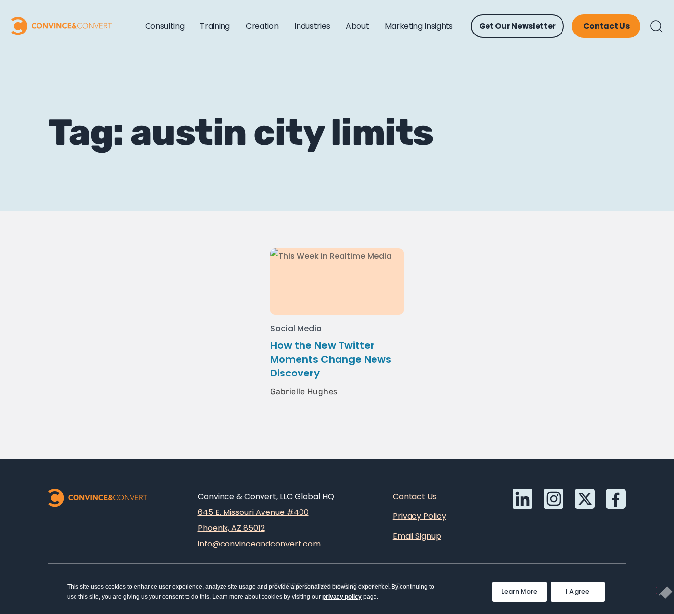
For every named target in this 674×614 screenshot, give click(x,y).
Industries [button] (312, 26)
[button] (656, 26)
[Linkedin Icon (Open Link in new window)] (522, 499)
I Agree (578, 591)
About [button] (357, 26)
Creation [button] (262, 26)
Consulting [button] (165, 26)
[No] (661, 590)
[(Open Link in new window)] (616, 499)
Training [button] (214, 26)
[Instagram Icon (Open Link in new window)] (553, 499)
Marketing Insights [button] (419, 26)
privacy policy (342, 596)
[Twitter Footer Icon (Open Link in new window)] (585, 499)
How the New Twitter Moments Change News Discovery (330, 359)
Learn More (524, 589)
